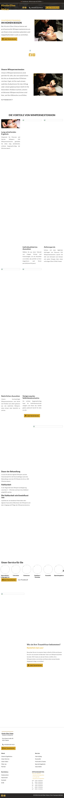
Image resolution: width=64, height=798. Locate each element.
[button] (37, 571)
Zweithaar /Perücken (37, 576)
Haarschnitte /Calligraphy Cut (5, 576)
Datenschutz (5, 775)
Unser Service (5, 759)
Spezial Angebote (40, 764)
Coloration (16, 575)
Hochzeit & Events (40, 761)
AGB (2, 782)
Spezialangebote (59, 575)
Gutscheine (38, 766)
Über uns (3, 764)
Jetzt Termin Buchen (10, 39)
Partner (3, 766)
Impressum (4, 777)
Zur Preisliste (22, 580)
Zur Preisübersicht (6, 99)
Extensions (27, 575)
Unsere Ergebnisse (6, 756)
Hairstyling (38, 756)
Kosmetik (48, 575)
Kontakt (3, 780)
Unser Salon (4, 761)
